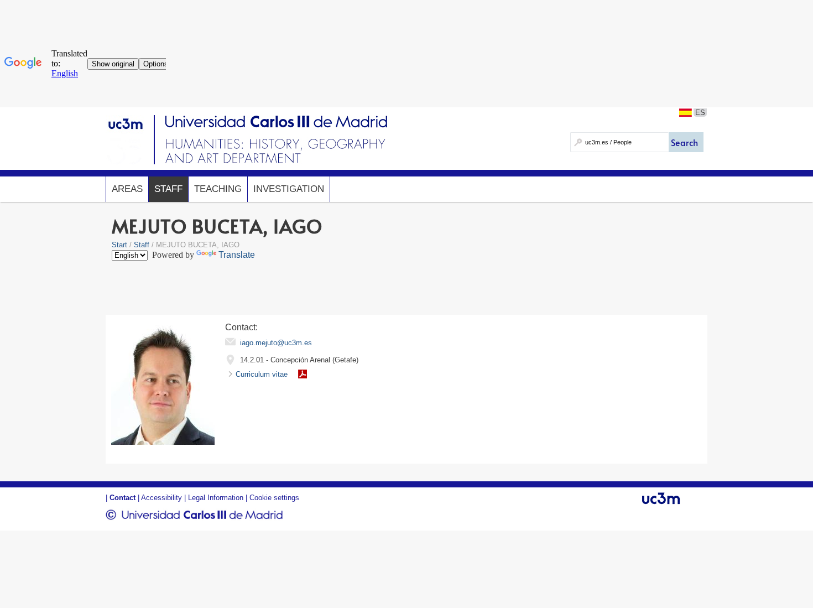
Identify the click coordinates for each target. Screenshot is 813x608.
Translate (236, 254)
